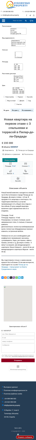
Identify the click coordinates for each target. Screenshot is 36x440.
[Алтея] (18, 30)
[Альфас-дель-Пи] (18, 33)
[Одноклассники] (5, 277)
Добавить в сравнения (12, 154)
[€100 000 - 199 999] (18, 91)
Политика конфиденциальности (15, 390)
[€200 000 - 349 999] (18, 93)
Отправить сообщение (25, 437)
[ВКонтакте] (2, 277)
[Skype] (19, 277)
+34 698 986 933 (7, 11)
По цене (15, 110)
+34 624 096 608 (29, 11)
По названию (27, 110)
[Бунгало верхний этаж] (18, 42)
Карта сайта (18, 428)
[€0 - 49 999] (18, 88)
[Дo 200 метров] (18, 78)
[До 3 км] (18, 81)
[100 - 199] (18, 66)
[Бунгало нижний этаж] (18, 44)
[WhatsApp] (16, 277)
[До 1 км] (18, 79)
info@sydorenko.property (10, 15)
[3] (18, 56)
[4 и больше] (18, 57)
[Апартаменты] (18, 41)
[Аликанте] (18, 29)
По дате (6, 110)
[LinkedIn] (22, 277)
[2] (18, 54)
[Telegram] (8, 277)
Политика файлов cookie (13, 394)
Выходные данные (11, 387)
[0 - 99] (18, 64)
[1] (18, 52)
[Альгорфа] (18, 32)
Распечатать (28, 154)
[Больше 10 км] (18, 76)
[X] (11, 277)
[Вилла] (18, 45)
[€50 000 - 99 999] (18, 90)
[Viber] (14, 277)
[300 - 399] (18, 69)
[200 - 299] (18, 67)
